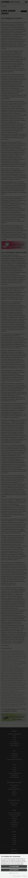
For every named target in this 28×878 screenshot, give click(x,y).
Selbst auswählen (15, 873)
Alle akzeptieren (14, 866)
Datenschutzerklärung (17, 876)
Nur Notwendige (14, 869)
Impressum (25, 876)
